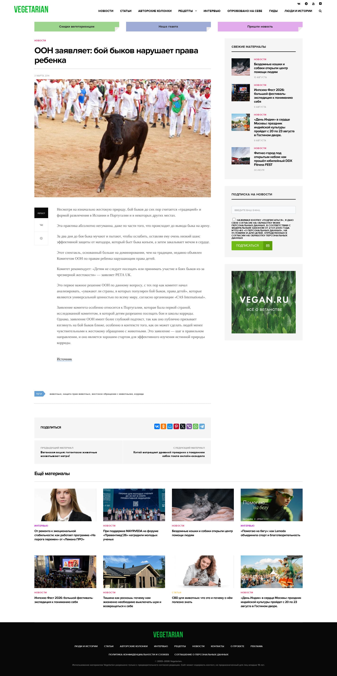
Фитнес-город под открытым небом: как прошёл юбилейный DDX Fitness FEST (273, 159)
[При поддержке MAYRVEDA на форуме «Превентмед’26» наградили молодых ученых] (134, 505)
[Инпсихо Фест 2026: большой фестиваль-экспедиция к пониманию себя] (241, 92)
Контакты (217, 646)
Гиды (273, 11)
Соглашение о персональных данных (201, 654)
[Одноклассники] (163, 426)
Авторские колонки (154, 11)
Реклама (257, 646)
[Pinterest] (176, 426)
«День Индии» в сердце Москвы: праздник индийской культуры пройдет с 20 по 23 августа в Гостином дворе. (274, 127)
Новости (105, 11)
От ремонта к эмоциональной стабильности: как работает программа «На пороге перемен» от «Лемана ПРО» (64, 535)
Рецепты (185, 11)
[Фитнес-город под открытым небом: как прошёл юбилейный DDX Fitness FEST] (241, 155)
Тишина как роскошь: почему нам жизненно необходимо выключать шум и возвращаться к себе (132, 602)
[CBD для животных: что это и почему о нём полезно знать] (203, 571)
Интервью (212, 11)
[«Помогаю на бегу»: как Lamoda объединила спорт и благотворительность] (272, 505)
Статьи (125, 11)
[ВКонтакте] (157, 426)
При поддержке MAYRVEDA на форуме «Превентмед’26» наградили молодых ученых (130, 535)
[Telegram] (202, 426)
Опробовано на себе (244, 11)
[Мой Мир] (170, 426)
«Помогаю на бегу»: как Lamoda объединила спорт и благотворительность (270, 533)
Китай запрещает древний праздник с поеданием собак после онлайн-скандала (169, 454)
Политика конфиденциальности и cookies (139, 654)
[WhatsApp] (195, 426)
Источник (64, 359)
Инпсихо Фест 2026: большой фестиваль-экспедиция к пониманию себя (273, 96)
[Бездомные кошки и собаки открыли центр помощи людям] (241, 67)
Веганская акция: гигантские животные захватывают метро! (69, 454)
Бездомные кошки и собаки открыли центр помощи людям (271, 68)
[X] (182, 426)
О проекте (237, 646)
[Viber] (189, 426)
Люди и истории (298, 11)
